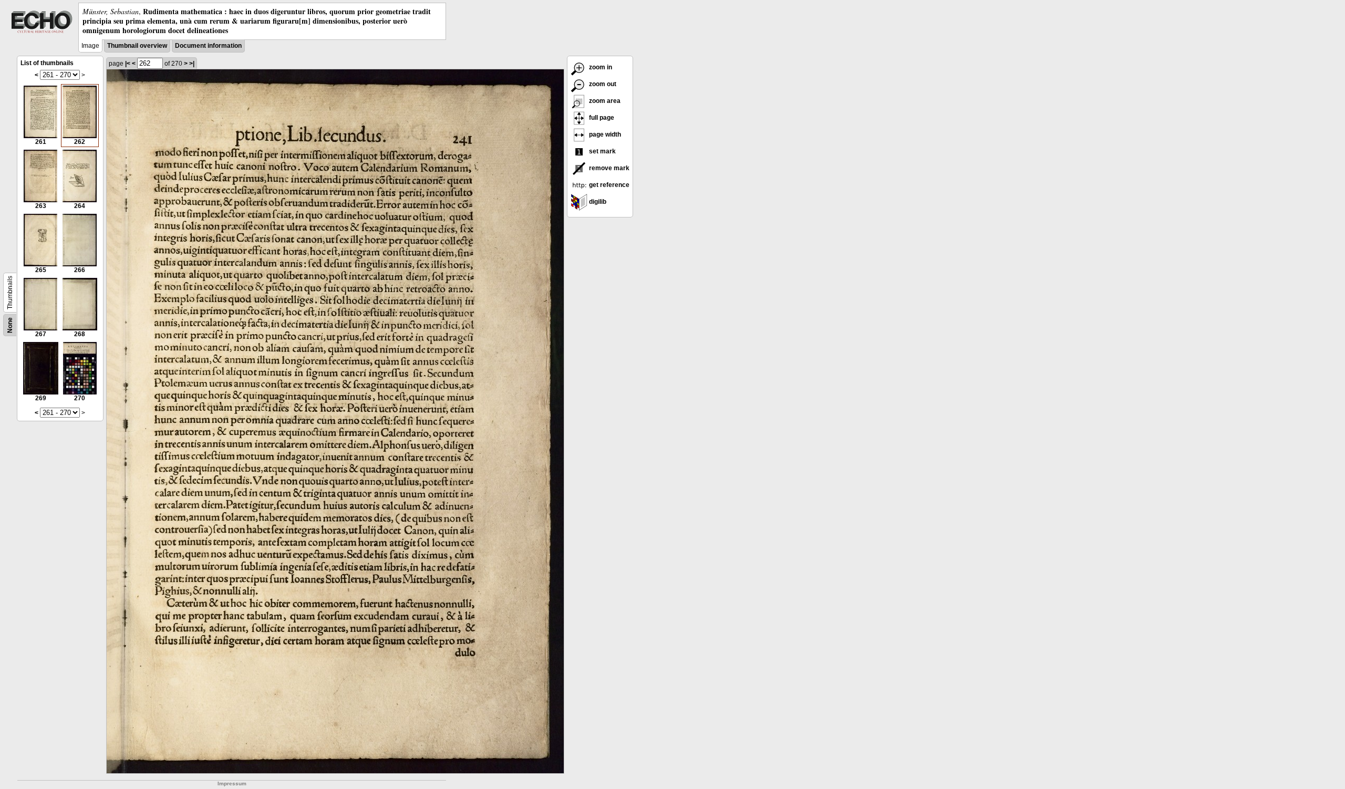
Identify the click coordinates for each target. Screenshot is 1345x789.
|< (127, 63)
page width (604, 134)
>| (191, 63)
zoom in (599, 67)
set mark (601, 151)
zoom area (603, 101)
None (10, 325)
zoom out (601, 84)
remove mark (608, 168)
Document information (208, 45)
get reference (608, 185)
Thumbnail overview (137, 45)
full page (600, 117)
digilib (596, 201)
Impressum (232, 783)
